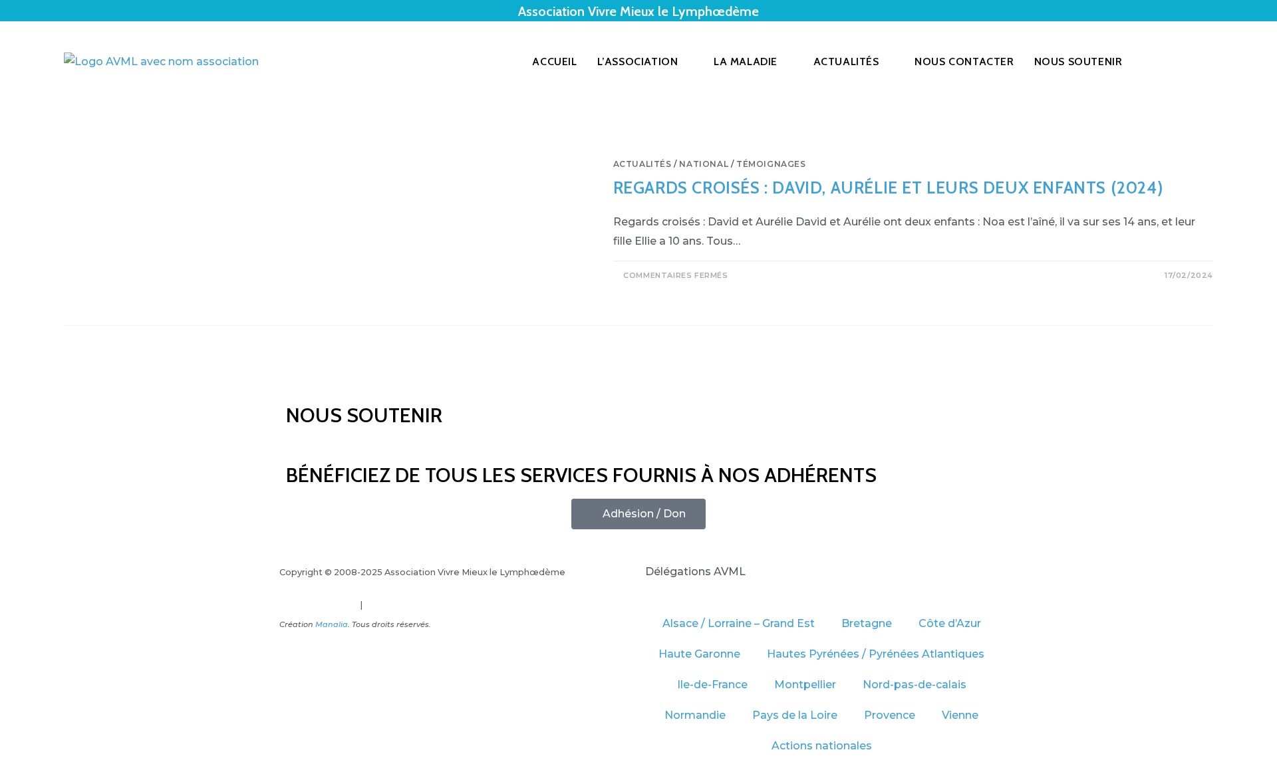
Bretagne (866, 623)
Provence (889, 715)
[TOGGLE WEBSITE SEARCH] (1162, 62)
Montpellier (805, 684)
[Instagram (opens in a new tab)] (1209, 62)
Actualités (642, 164)
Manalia (331, 624)
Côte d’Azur (950, 623)
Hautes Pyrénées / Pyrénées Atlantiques (875, 654)
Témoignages (771, 164)
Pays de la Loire (794, 715)
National (703, 164)
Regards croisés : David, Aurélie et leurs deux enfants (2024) (888, 187)
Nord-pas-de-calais (914, 684)
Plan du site (390, 605)
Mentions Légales (318, 605)
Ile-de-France (712, 684)
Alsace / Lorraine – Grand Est (738, 623)
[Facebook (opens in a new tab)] (1190, 62)
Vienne (960, 715)
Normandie (695, 715)
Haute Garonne (699, 654)
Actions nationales (822, 745)
